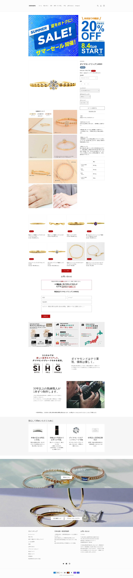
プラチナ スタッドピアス (73, 518)
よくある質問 (31, 541)
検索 (29, 544)
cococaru (64, 575)
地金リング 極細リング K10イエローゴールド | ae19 (36, 235)
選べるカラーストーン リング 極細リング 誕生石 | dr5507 (94, 235)
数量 (81, 81)
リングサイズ (82, 88)
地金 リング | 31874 (72, 235)
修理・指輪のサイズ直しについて (36, 539)
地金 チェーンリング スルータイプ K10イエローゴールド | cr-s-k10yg (94, 263)
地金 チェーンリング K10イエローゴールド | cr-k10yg (75, 263)
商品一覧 (30, 536)
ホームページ (31, 534)
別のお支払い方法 (92, 111)
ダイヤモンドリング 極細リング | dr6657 (56, 263)
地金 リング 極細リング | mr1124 (56, 235)
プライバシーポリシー (33, 549)
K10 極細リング (57, 518)
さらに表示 (66, 270)
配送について (31, 553)
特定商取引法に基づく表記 (34, 558)
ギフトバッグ (82, 100)
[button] (97, 5)
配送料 (85, 72)
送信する (46, 316)
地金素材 (82, 75)
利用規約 (30, 556)
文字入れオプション (84, 94)
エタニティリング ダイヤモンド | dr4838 (36, 263)
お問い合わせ (31, 546)
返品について (31, 551)
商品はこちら (66, 477)
